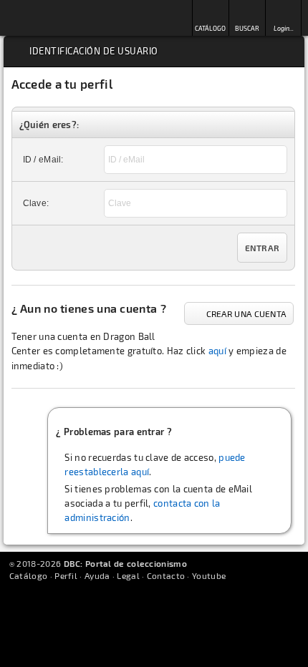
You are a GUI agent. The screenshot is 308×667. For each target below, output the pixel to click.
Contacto (166, 575)
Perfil (65, 575)
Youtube (209, 575)
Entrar (262, 248)
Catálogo (28, 575)
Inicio (49, 18)
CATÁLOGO (210, 28)
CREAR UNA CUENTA (246, 313)
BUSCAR (247, 28)
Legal (128, 575)
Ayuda (97, 575)
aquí (217, 350)
